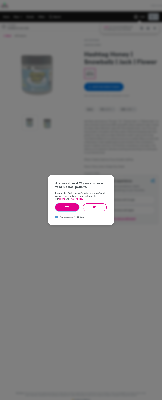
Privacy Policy (76, 198)
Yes (67, 207)
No (94, 207)
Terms (62, 198)
